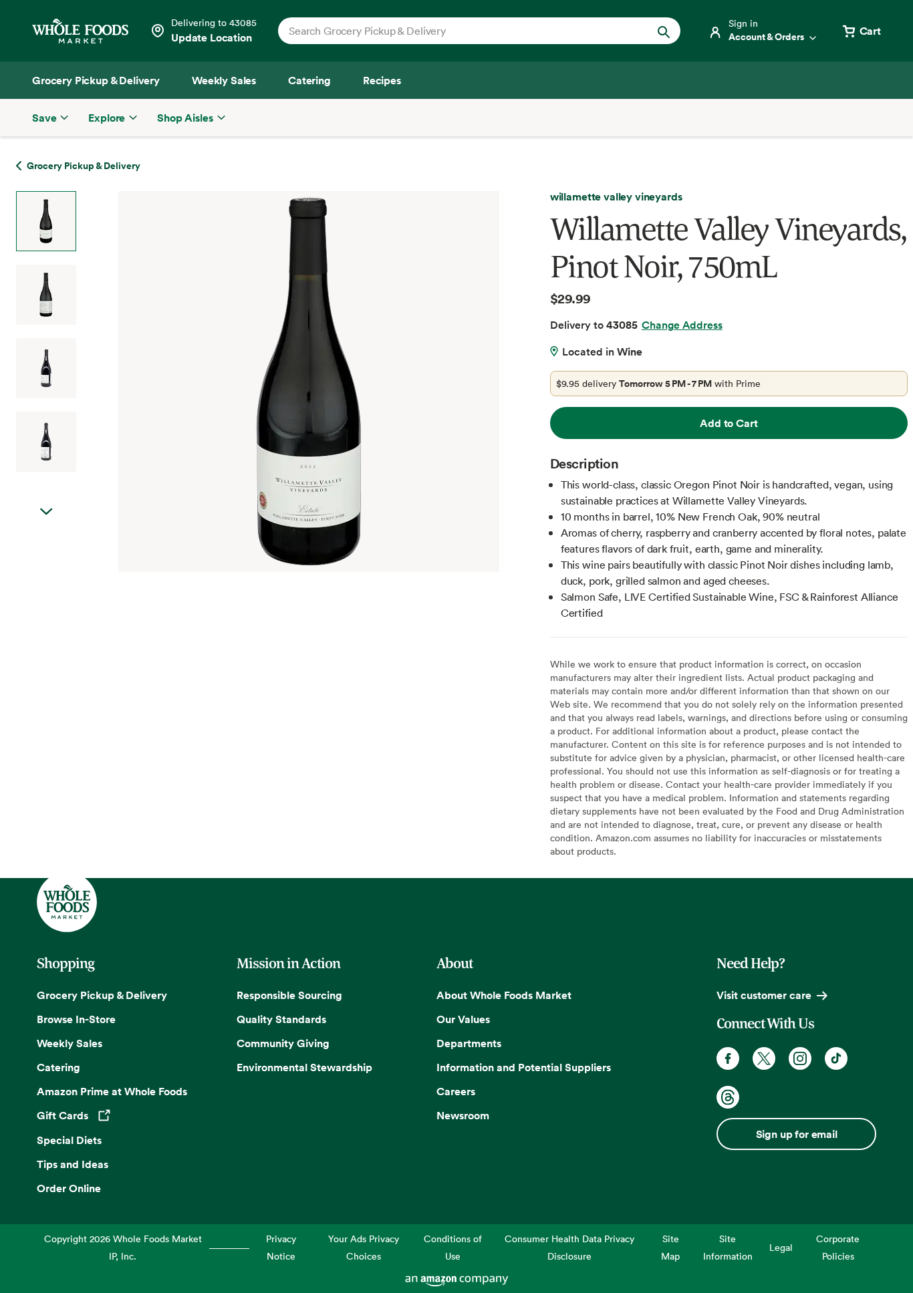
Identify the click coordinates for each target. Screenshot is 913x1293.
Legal (781, 1247)
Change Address (682, 324)
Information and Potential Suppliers (523, 1067)
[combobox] (460, 31)
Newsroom (462, 1115)
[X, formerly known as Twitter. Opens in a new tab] (764, 1058)
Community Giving (283, 1043)
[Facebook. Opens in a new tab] (727, 1058)
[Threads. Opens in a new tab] (727, 1097)
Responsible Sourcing (289, 995)
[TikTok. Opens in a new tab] (836, 1058)
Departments (468, 1043)
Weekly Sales (69, 1043)
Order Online (69, 1188)
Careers (455, 1091)
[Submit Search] (664, 31)
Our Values (463, 1019)
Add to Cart (728, 423)
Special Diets (69, 1140)
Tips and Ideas (72, 1164)
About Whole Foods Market (503, 995)
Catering (58, 1067)
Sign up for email (796, 1134)
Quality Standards (281, 1019)
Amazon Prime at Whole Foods (112, 1091)
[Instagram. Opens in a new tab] (800, 1058)
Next (46, 512)
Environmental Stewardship (304, 1067)
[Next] (273, 381)
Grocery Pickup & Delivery (102, 995)
